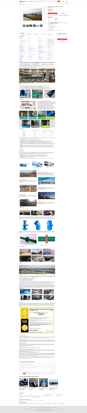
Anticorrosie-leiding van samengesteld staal (48, 394)
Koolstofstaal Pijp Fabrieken (22, 403)
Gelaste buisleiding (55, 403)
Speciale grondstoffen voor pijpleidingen (35, 397)
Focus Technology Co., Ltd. (42, 409)
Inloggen (67, 1)
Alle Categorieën (21, 3)
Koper (56, 3)
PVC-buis (32, 394)
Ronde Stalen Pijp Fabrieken (38, 403)
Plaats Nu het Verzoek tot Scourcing (36, 373)
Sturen (24, 373)
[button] (53, 34)
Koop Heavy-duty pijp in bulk (61, 403)
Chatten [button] (63, 13)
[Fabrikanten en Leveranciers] (22, 1)
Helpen (60, 3)
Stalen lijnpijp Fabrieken (49, 403)
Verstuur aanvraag (52, 13)
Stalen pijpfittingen (21, 397)
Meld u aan (49, 30)
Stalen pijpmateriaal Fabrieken (30, 403)
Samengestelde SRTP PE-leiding (59, 394)
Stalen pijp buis (43, 403)
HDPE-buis (20, 394)
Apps (62, 3)
